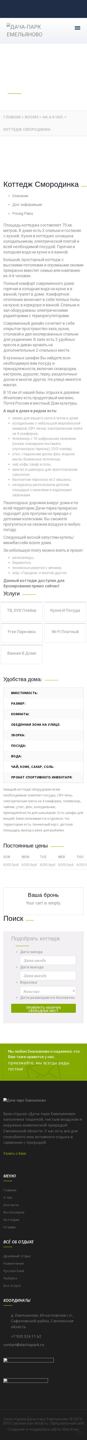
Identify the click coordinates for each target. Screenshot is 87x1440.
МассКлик (70, 1429)
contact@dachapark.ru (23, 1344)
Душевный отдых (17, 1256)
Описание (20, 196)
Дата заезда (31, 952)
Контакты (11, 1205)
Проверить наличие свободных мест (43, 1009)
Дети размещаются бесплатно (47, 998)
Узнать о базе (14, 1153)
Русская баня (13, 1271)
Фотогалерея (13, 1212)
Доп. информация (27, 205)
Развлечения (13, 1263)
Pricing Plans (22, 213)
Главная (9, 1190)
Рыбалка (10, 1278)
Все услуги (12, 1285)
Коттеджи (11, 1220)
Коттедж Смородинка (41, 184)
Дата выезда (32, 967)
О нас (8, 1197)
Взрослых (28, 982)
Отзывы (9, 1227)
